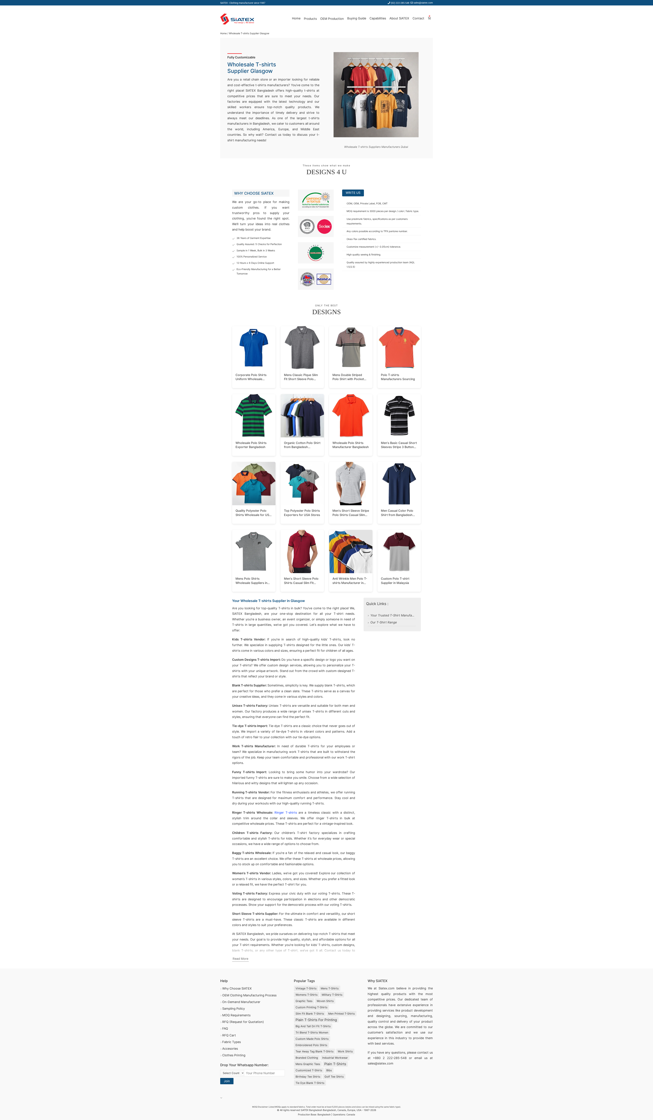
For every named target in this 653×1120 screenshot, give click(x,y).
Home (296, 18)
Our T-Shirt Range (383, 622)
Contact (418, 18)
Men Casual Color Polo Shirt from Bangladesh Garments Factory (397, 515)
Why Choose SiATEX (237, 988)
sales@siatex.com (423, 2)
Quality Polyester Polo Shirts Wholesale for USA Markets (253, 515)
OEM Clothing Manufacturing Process (249, 995)
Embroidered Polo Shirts (311, 1045)
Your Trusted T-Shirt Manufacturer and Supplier (393, 615)
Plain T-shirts (335, 1064)
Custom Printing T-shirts (311, 1007)
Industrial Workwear (335, 1057)
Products (310, 18)
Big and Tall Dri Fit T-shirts (313, 1026)
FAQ (225, 1028)
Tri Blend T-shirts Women (312, 1032)
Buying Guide (356, 18)
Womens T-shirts (306, 994)
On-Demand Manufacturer (241, 1002)
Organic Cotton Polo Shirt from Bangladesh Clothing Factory (302, 447)
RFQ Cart (229, 1035)
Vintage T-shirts (306, 988)
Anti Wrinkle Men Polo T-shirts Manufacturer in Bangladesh (349, 583)
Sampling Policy (233, 1008)
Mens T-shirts (330, 988)
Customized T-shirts (309, 1070)
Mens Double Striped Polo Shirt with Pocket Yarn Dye (348, 379)
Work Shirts (345, 1051)
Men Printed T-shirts (341, 1013)
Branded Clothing (307, 1057)
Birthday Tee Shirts (308, 1076)
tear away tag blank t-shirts (314, 1051)
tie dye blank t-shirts (310, 1083)
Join (227, 1081)
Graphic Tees (304, 1001)
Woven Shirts (325, 1001)
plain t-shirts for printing (316, 1020)
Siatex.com (387, 988)
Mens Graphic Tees (308, 1064)
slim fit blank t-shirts (310, 1013)
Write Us (353, 192)
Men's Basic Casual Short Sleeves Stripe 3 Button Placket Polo (399, 447)
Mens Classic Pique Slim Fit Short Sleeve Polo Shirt (301, 379)
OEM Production (332, 18)
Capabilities (378, 18)
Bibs (329, 1070)
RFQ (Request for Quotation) (243, 1022)
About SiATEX (399, 18)
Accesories (230, 1048)
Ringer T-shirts (285, 812)
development (423, 1010)
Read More (240, 958)
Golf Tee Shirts (334, 1076)
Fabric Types (231, 1042)
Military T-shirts (332, 994)
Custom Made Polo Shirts (312, 1038)
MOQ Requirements (236, 1015)
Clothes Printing (233, 1055)
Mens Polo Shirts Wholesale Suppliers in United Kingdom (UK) (251, 583)
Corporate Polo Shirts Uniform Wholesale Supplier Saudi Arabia (251, 379)
